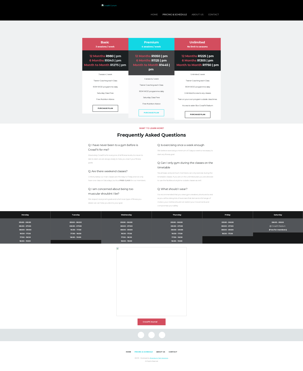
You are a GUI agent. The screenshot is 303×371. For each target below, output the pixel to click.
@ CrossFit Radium (278, 226)
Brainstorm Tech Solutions (159, 358)
